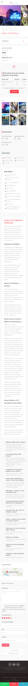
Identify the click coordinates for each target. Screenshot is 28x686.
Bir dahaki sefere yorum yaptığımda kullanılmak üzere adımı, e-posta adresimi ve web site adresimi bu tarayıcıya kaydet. (14, 608)
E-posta (4, 637)
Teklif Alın (14, 91)
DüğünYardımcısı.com (7, 677)
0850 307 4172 (7, 58)
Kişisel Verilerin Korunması (8, 667)
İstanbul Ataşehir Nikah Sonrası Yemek (11, 30)
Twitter (14, 665)
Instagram (18, 665)
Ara (23, 683)
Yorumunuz (5, 588)
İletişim (9, 680)
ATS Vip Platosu (14, 650)
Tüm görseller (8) (22, 100)
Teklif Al (14, 683)
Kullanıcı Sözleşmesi (20, 669)
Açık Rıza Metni (9, 669)
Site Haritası (15, 680)
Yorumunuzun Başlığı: (7, 622)
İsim (3, 629)
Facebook (10, 665)
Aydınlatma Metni (21, 667)
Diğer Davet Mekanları (7, 28)
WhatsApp (5, 683)
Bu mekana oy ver (6, 615)
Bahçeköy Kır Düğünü (13, 653)
